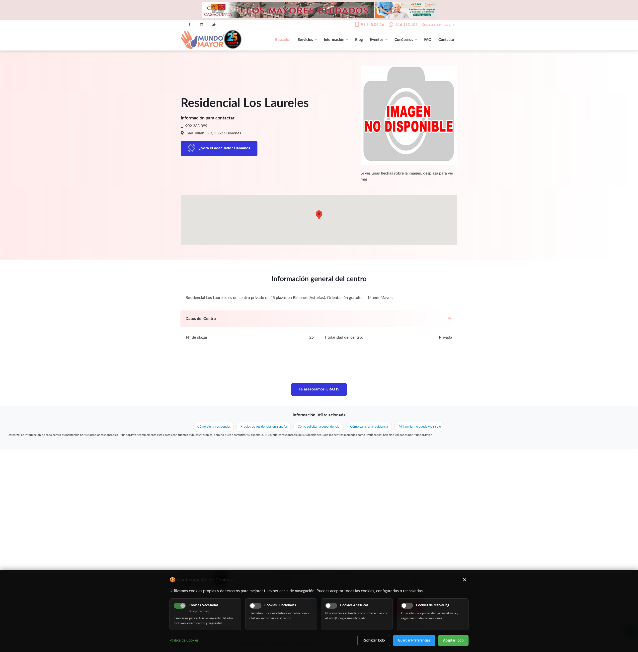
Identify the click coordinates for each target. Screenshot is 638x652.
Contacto (446, 40)
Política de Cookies (183, 640)
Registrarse (431, 24)
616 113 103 (407, 25)
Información (334, 40)
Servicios (305, 40)
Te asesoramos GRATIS (319, 389)
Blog (359, 40)
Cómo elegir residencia (213, 426)
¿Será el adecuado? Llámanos (224, 148)
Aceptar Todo (453, 640)
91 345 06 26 (372, 25)
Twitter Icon (214, 24)
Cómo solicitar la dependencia (318, 426)
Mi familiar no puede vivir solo (420, 426)
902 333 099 (195, 126)
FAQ (427, 40)
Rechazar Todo (374, 640)
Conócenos (404, 40)
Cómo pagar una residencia (369, 426)
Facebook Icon (189, 24)
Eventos (377, 40)
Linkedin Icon (201, 24)
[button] (319, 215)
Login (449, 24)
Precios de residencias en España (263, 426)
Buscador (283, 40)
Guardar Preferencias (414, 640)
